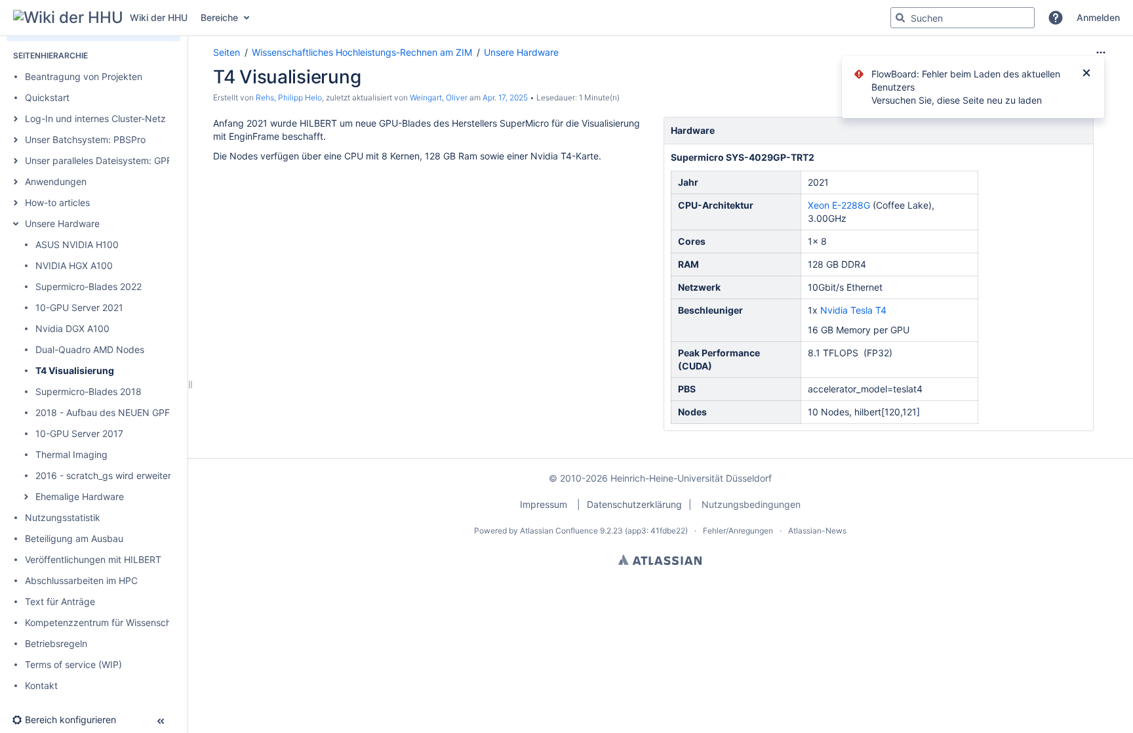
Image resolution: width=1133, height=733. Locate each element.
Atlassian (660, 559)
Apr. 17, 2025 (505, 97)
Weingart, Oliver (438, 97)
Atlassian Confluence (559, 530)
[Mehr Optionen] (1100, 52)
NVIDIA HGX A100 (74, 265)
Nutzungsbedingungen (751, 504)
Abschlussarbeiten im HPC (81, 580)
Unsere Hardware (62, 223)
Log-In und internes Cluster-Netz (95, 118)
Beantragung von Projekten (83, 76)
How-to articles (57, 202)
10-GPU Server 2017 (79, 433)
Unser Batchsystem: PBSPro (85, 139)
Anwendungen (56, 181)
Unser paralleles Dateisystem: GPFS (101, 160)
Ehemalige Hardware (79, 496)
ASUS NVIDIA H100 (77, 244)
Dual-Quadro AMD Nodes (89, 349)
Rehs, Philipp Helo (289, 97)
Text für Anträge (60, 601)
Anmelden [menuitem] (1098, 17)
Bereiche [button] (219, 17)
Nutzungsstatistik (62, 517)
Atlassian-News (817, 530)
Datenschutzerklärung (634, 504)
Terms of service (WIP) (73, 664)
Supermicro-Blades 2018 (88, 391)
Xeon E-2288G (839, 205)
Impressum (543, 504)
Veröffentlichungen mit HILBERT (93, 559)
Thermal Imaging (71, 454)
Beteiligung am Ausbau (74, 538)
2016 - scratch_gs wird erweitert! (106, 475)
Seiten (226, 52)
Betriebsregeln (56, 643)
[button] (1055, 17)
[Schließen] (1086, 74)
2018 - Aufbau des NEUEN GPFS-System (123, 412)
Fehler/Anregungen (738, 530)
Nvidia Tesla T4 (853, 310)
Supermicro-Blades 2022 (88, 286)
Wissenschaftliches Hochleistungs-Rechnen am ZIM (362, 52)
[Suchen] (900, 17)
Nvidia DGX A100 (72, 328)
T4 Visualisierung (74, 370)
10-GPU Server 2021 (79, 307)
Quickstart (47, 97)
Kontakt (41, 685)
